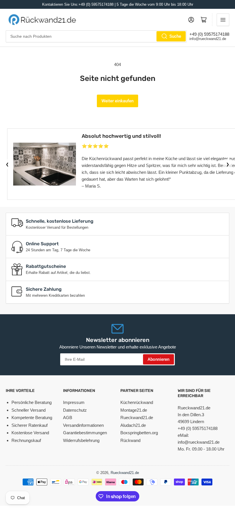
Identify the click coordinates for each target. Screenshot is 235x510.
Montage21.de (133, 410)
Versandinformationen (83, 425)
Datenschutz (75, 410)
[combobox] (96, 36)
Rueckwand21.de (136, 417)
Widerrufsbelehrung (81, 440)
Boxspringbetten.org (139, 432)
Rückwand (130, 440)
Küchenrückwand (136, 402)
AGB (67, 417)
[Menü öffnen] (223, 19)
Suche (175, 36)
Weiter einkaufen (117, 100)
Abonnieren (158, 359)
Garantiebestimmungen (85, 432)
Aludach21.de (133, 425)
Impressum (74, 402)
